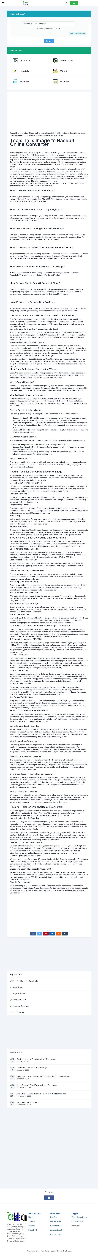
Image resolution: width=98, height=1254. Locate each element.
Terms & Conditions (79, 1217)
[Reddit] (58, 933)
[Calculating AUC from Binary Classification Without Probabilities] (12, 1096)
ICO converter (55, 1226)
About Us (32, 1221)
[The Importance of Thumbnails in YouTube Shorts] (12, 1061)
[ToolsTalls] (25, 3)
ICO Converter (18, 1012)
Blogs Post (32, 1230)
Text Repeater (55, 1221)
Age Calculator (56, 1234)
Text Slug (53, 1217)
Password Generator (21, 1006)
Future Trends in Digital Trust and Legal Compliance (37, 1085)
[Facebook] (33, 933)
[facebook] (49, 1197)
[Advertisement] (49, 111)
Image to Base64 (19, 993)
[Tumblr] (65, 933)
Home (30, 1217)
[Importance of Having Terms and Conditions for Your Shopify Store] (12, 1079)
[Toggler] (3, 3)
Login (74, 3)
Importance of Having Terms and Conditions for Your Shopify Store (43, 1076)
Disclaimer (75, 1226)
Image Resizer (18, 987)
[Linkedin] (52, 933)
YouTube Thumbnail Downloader (25, 981)
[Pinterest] (46, 933)
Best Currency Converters (27, 1102)
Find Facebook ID (20, 1000)
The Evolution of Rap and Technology (32, 1068)
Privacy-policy (77, 1221)
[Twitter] (39, 933)
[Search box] (67, 3)
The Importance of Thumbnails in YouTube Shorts (36, 1059)
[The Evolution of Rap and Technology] (12, 1070)
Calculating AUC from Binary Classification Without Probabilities (41, 1094)
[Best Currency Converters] (12, 1105)
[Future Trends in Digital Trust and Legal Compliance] (12, 1087)
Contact (31, 1226)
